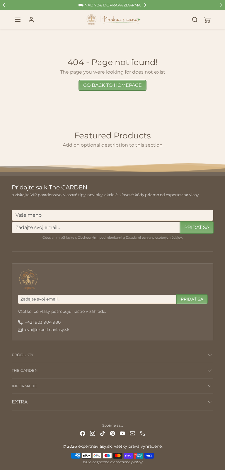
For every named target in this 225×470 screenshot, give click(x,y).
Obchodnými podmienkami (100, 237)
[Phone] (142, 433)
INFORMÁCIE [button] (24, 386)
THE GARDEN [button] (25, 370)
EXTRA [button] (20, 402)
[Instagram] (93, 433)
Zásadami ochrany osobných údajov (154, 237)
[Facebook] (83, 433)
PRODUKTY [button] (22, 354)
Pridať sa (196, 227)
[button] (18, 19)
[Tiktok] (103, 433)
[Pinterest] (112, 433)
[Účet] (31, 19)
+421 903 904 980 (43, 322)
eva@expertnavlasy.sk (47, 329)
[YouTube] (122, 433)
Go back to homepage (112, 85)
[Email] (132, 433)
